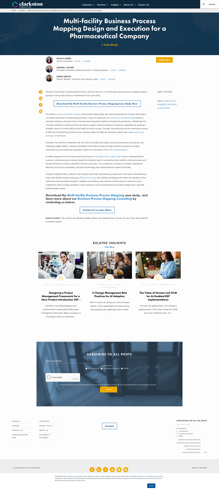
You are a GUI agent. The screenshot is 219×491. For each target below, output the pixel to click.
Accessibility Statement (45, 436)
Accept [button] (151, 486)
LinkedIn (86, 61)
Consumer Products (109, 287)
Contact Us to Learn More (97, 209)
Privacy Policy (46, 426)
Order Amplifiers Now (20, 436)
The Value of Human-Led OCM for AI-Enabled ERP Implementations (158, 296)
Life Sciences (59, 285)
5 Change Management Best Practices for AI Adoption (109, 294)
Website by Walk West (199, 468)
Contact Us (143, 5)
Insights (115, 5)
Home (14, 10)
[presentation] (63, 377)
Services (101, 5)
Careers (212, 4)
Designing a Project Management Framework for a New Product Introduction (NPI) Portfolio (61, 298)
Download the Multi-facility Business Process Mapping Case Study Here (97, 103)
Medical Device (72, 285)
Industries (87, 5)
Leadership (44, 421)
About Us (128, 5)
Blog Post (102, 285)
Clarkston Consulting (27, 4)
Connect (109, 426)
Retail (154, 285)
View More (110, 247)
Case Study (111, 44)
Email (77, 61)
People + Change (114, 285)
